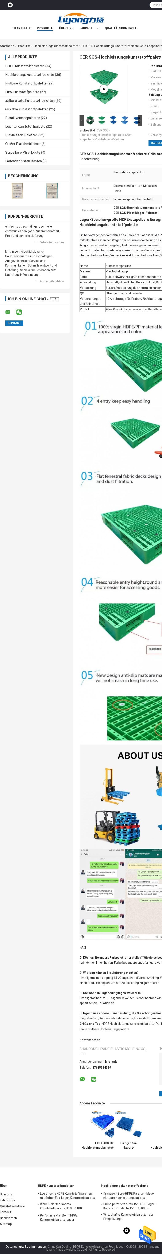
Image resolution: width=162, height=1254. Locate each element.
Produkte (45, 28)
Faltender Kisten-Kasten (23, 161)
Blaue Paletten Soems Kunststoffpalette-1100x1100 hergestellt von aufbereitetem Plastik (66, 1206)
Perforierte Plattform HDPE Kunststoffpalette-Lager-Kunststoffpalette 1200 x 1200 (61, 1218)
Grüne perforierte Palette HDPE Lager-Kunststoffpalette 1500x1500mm (129, 1206)
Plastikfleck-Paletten (21, 135)
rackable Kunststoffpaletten (26, 109)
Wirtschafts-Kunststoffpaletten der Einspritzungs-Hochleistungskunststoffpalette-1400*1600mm (128, 1217)
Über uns (66, 28)
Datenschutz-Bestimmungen (26, 1246)
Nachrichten (8, 1218)
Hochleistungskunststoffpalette (56, 46)
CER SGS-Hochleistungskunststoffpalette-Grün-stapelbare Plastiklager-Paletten (106, 135)
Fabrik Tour (89, 28)
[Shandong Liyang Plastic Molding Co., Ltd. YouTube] (10, 5)
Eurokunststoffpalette (22, 92)
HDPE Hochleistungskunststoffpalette (128, 1023)
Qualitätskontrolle (121, 28)
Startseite (22, 28)
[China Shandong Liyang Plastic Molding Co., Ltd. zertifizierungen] (17, 190)
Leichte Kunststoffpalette (25, 127)
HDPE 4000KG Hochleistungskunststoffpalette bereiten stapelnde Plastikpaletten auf (105, 1145)
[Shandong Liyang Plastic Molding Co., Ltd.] (81, 18)
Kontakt (5, 1212)
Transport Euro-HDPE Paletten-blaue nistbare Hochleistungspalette (128, 1195)
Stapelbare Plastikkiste (22, 152)
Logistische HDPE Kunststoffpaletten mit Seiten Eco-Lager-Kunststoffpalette (68, 1195)
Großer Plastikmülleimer (23, 144)
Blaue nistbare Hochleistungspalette (104, 1029)
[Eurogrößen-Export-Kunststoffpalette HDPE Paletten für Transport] (129, 1124)
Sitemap (6, 1224)
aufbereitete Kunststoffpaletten (30, 101)
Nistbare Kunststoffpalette (26, 83)
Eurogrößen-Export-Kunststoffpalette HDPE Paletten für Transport (129, 1145)
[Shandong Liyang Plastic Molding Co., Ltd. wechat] (21, 312)
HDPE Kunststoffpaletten (25, 66)
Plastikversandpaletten (22, 118)
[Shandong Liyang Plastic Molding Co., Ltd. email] (10, 312)
